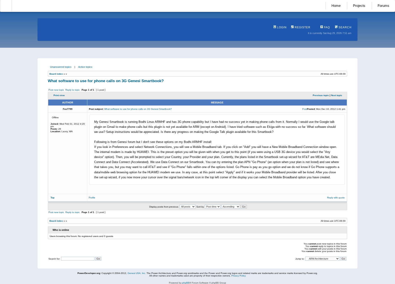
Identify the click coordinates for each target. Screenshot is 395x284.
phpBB (185, 282)
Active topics (85, 67)
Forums (383, 6)
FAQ (326, 27)
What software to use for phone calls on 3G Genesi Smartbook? (106, 81)
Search (345, 27)
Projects (359, 6)
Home (336, 6)
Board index (56, 74)
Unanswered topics (61, 67)
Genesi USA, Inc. (137, 273)
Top (52, 197)
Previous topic (321, 95)
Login (281, 27)
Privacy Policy (238, 275)
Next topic (336, 95)
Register (302, 27)
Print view (59, 95)
